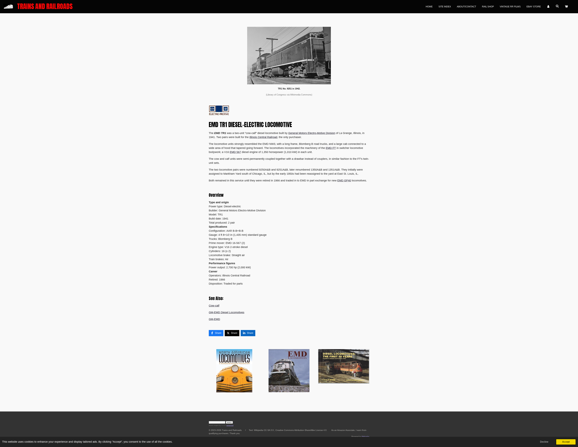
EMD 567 (235, 152)
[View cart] (566, 6)
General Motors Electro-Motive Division (311, 133)
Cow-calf (214, 305)
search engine (214, 425)
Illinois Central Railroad (263, 137)
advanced (230, 425)
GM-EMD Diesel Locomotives (226, 312)
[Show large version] (289, 55)
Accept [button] (566, 441)
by (223, 425)
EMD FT (331, 148)
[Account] (548, 6)
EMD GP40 (344, 180)
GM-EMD (214, 319)
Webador (365, 437)
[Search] (557, 6)
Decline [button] (544, 441)
